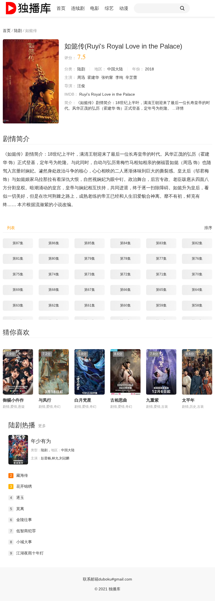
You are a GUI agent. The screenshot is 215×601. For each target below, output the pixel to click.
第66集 (125, 290)
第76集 (197, 259)
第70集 (197, 274)
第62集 (53, 305)
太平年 (188, 400)
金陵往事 (21, 519)
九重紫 (152, 400)
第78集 (125, 259)
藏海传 (19, 475)
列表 (11, 227)
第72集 (125, 274)
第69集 (18, 290)
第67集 (89, 290)
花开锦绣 (21, 486)
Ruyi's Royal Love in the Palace (107, 94)
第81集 (18, 259)
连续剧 (78, 8)
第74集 (53, 274)
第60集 (125, 305)
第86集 (53, 243)
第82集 (197, 243)
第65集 (161, 290)
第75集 (18, 274)
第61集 (89, 305)
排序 (208, 227)
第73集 (89, 274)
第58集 (197, 305)
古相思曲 (118, 400)
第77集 (161, 259)
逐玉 (17, 497)
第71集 (161, 274)
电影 (94, 8)
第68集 (53, 290)
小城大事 (21, 542)
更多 (42, 425)
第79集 (89, 259)
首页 (61, 8)
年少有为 (41, 441)
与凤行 (45, 400)
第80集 (53, 259)
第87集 (18, 243)
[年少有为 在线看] (18, 449)
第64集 (197, 290)
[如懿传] (31, 81)
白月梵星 (82, 400)
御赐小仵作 (13, 400)
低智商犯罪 (23, 531)
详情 (180, 108)
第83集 (161, 243)
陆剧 (18, 30)
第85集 (89, 243)
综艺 (109, 8)
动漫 (123, 8)
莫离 (17, 508)
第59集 (161, 305)
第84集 (125, 243)
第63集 (18, 305)
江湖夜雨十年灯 (27, 553)
